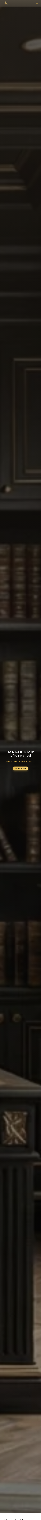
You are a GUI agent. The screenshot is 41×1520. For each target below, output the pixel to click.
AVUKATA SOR (20, 768)
